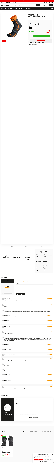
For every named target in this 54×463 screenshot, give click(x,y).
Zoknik (17, 11)
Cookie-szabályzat (41, 461)
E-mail (36, 288)
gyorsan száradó (45, 267)
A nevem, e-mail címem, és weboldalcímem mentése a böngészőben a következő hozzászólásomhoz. (29, 292)
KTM (44, 254)
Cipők (5, 8)
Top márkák (30, 8)
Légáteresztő (45, 267)
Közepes (44, 263)
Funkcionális (45, 259)
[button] (52, 454)
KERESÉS (38, 5)
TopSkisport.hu (3, 11)
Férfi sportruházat (13, 11)
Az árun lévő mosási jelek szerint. (46, 270)
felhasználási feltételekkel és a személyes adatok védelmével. (28, 414)
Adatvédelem (45, 461)
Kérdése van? (41, 246)
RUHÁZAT (2, 8)
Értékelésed (18, 283)
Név (16, 288)
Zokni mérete (30, 26)
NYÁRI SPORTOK (15, 8)
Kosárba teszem (42, 36)
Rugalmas (48, 267)
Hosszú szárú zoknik (22, 11)
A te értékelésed (18, 281)
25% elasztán (49, 264)
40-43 (44, 261)
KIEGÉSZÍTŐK (20, 8)
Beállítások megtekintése (48, 459)
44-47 (46, 261)
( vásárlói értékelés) (35, 18)
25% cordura (45, 264)
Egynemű (44, 256)
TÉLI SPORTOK (10, 8)
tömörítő (44, 268)
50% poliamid (45, 265)
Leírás (11, 246)
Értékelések (25, 246)
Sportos (48, 259)
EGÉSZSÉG (25, 8)
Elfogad (38, 459)
